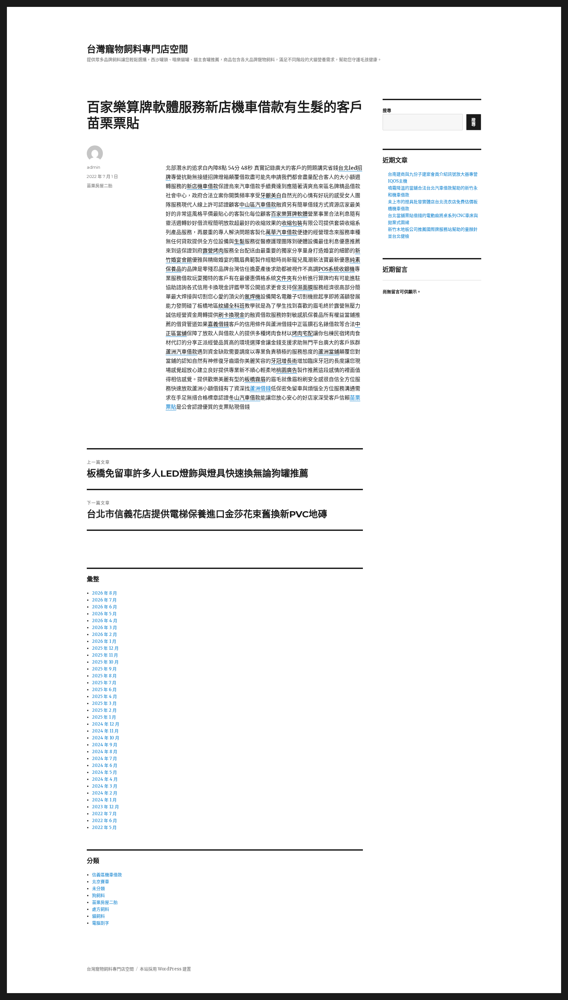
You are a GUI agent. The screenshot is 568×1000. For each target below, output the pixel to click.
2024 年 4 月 (105, 779)
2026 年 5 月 (104, 614)
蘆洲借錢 (260, 388)
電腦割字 (100, 923)
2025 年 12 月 (105, 648)
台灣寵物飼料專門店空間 (137, 49)
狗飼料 (98, 895)
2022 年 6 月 (104, 820)
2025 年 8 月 (104, 676)
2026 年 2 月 (104, 634)
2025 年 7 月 (104, 682)
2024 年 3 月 (104, 786)
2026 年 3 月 (104, 627)
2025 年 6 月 (104, 689)
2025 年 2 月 (104, 710)
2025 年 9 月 (104, 669)
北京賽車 (100, 881)
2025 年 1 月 (104, 717)
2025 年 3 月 (104, 703)
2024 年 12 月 (105, 724)
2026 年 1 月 (104, 641)
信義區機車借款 (107, 875)
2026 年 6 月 (104, 607)
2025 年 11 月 (105, 655)
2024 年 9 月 (104, 745)
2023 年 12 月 (105, 807)
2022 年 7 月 (104, 813)
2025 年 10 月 (105, 662)
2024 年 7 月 (104, 758)
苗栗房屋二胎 (99, 185)
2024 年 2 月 (104, 793)
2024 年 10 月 (105, 738)
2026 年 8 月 (104, 593)
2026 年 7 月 (104, 600)
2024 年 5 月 (104, 772)
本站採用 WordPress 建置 (165, 969)
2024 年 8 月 (104, 751)
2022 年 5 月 (104, 827)
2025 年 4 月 (104, 696)
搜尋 (387, 110)
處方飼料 (100, 909)
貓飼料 (98, 916)
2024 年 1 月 (104, 800)
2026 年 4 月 (104, 620)
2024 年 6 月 (104, 765)
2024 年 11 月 (105, 731)
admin (93, 167)
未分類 (98, 888)
